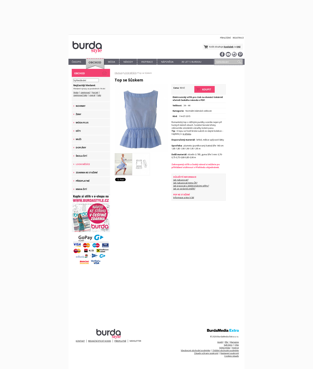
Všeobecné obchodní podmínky (195, 350)
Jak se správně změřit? (184, 188)
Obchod (118, 73)
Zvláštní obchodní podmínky (225, 350)
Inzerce (235, 347)
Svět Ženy (228, 345)
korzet (95, 92)
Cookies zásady (231, 356)
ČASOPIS (76, 61)
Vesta (75, 92)
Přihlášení (225, 37)
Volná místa (224, 347)
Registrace (238, 37)
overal (92, 95)
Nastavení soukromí (229, 353)
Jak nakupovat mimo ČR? (185, 182)
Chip (237, 345)
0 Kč (238, 46)
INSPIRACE (147, 61)
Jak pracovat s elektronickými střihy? (191, 185)
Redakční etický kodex (99, 341)
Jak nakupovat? (180, 179)
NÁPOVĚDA (167, 61)
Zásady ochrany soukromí (206, 353)
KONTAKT (80, 341)
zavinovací (85, 92)
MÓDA (111, 61)
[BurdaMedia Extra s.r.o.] (223, 331)
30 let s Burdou (191, 61)
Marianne (234, 342)
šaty (99, 95)
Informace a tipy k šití (183, 197)
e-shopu (187, 133)
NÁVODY (128, 61)
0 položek (228, 46)
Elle (226, 342)
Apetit (220, 342)
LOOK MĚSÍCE (130, 73)
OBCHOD (94, 65)
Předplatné (120, 341)
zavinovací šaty (80, 95)
